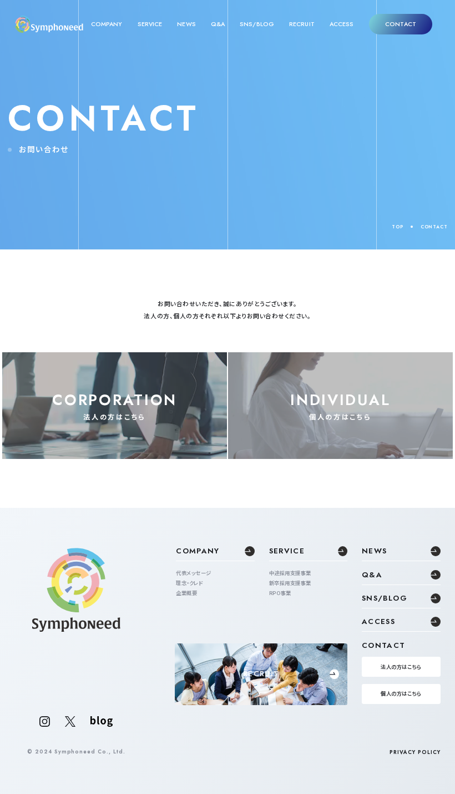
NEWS (186, 24)
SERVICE (150, 24)
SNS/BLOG (257, 24)
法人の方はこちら (401, 667)
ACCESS (342, 24)
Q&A (218, 24)
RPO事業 (280, 593)
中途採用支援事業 (290, 573)
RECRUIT (302, 24)
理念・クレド (189, 583)
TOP (397, 226)
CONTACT (400, 23)
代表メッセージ (193, 573)
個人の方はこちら (401, 693)
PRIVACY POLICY (415, 752)
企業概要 (186, 593)
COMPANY (107, 24)
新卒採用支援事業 (290, 583)
